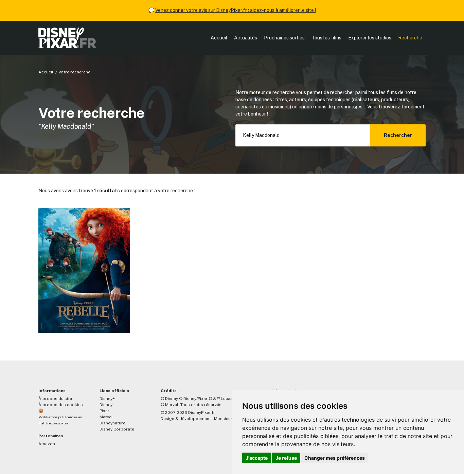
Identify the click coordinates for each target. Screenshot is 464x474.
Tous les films (326, 37)
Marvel (106, 417)
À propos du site (55, 398)
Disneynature (112, 423)
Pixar (104, 410)
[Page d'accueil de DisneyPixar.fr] (67, 38)
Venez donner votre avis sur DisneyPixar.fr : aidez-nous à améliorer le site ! (235, 10)
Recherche (410, 37)
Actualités (245, 37)
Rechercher (398, 135)
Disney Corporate (117, 429)
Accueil (219, 37)
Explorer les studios (369, 37)
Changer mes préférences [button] (334, 458)
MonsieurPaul (227, 418)
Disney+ (107, 398)
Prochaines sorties (284, 37)
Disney (106, 404)
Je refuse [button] (286, 458)
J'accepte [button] (257, 458)
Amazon (46, 443)
